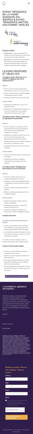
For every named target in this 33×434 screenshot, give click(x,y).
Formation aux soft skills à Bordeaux (10, 335)
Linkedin (4, 324)
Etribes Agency (26, 429)
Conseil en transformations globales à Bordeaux (13, 337)
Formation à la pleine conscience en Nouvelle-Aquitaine (14, 346)
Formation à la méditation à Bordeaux (22, 340)
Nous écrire (10, 324)
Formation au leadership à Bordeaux (10, 341)
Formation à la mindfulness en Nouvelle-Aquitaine (13, 347)
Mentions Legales (16, 431)
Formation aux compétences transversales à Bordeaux (13, 336)
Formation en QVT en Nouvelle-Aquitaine (20, 345)
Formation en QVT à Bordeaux (21, 338)
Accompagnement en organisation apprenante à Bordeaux (14, 352)
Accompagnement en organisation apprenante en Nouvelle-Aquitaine (14, 351)
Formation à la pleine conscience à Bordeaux (12, 339)
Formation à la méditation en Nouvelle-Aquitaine (16, 348)
